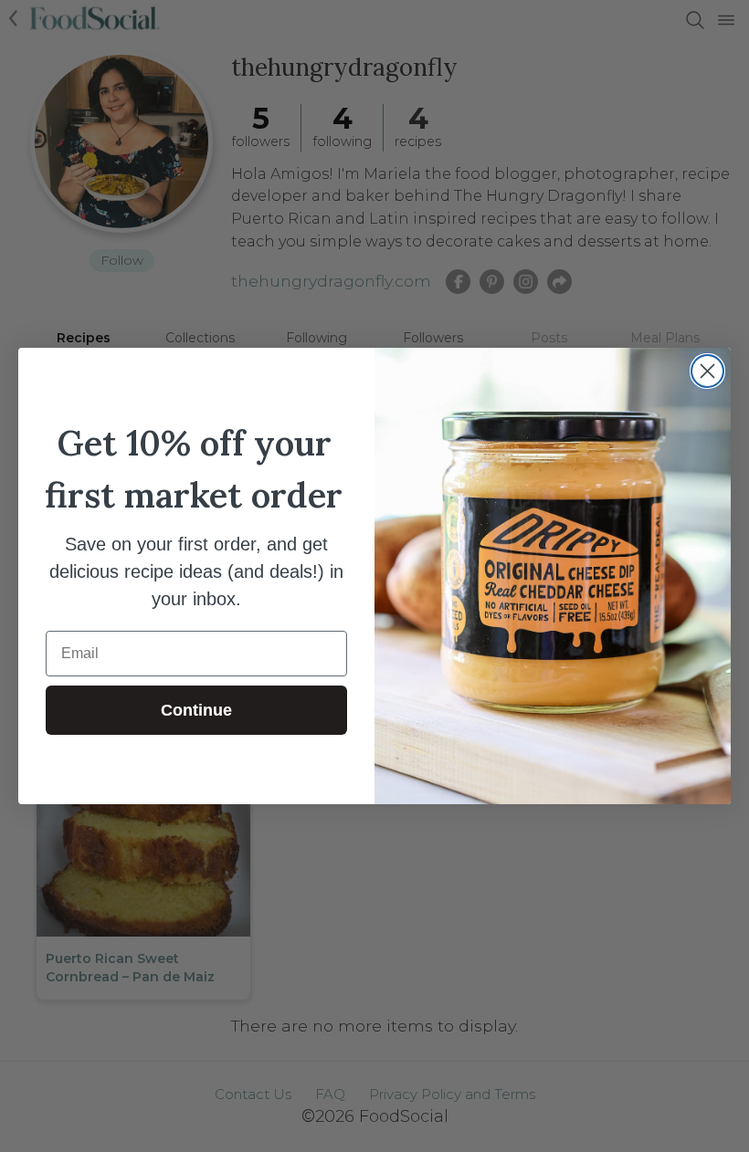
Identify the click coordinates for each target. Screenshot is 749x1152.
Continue (196, 710)
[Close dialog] (707, 371)
